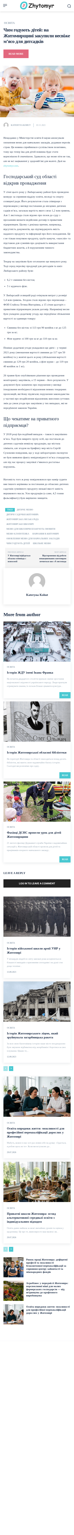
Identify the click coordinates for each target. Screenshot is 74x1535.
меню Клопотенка (17, 534)
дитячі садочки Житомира (22, 514)
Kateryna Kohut (21, 125)
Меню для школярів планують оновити (30, 529)
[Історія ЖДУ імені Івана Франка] (37, 641)
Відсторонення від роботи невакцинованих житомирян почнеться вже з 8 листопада (52, 558)
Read (65, 695)
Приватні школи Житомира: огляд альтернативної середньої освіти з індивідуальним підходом (31, 1217)
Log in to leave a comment (37, 883)
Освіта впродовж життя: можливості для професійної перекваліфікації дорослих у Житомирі (35, 1132)
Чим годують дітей (18, 543)
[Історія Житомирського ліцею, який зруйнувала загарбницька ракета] (37, 1001)
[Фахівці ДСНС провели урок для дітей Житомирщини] (37, 802)
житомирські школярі (20, 524)
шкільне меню (42, 543)
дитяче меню (25, 510)
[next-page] (11, 1068)
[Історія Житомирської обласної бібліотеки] (37, 721)
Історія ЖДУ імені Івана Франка (30, 672)
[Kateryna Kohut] (6, 125)
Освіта (9, 23)
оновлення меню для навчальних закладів (33, 538)
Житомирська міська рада (22, 519)
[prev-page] (5, 1068)
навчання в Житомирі (45, 534)
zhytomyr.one (10, 165)
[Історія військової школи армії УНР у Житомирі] (37, 917)
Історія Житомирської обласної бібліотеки (36, 752)
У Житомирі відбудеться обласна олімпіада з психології (19, 558)
